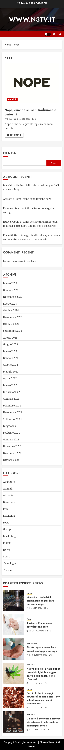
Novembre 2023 (12, 317)
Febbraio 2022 (11, 392)
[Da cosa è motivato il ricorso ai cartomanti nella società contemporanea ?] (13, 722)
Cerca (9, 153)
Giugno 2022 (10, 364)
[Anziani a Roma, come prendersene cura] (13, 624)
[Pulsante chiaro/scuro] (48, 34)
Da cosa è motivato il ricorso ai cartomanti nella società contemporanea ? (44, 722)
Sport (6, 556)
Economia (9, 515)
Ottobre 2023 (11, 324)
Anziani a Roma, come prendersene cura (27, 199)
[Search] (54, 34)
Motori (7, 543)
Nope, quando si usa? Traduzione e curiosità (30, 112)
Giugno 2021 (10, 426)
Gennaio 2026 (11, 290)
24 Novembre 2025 (38, 655)
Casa (6, 509)
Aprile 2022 (10, 378)
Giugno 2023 (10, 344)
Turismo (8, 570)
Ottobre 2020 (11, 460)
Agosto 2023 (10, 337)
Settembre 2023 (12, 330)
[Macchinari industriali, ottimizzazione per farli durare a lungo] (13, 600)
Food (6, 522)
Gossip (7, 529)
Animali (7, 488)
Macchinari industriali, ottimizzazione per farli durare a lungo (40, 600)
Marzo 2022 (10, 385)
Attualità (12, 99)
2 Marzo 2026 (36, 608)
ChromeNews (47, 742)
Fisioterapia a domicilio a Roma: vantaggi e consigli (42, 649)
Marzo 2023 (10, 351)
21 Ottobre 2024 (37, 730)
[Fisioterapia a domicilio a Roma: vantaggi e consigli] (13, 649)
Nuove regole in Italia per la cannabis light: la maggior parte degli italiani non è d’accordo (43, 674)
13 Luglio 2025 (36, 683)
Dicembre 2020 (12, 446)
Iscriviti (60, 34)
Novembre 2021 (12, 412)
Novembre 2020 (12, 453)
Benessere (9, 502)
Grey (9, 119)
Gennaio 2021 (11, 439)
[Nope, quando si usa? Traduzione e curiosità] (32, 83)
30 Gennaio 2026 (37, 631)
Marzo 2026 (10, 283)
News (6, 549)
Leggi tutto (14, 135)
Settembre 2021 (12, 419)
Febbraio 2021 (11, 432)
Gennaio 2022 (11, 398)
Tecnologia (9, 563)
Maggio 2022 (10, 371)
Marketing (9, 536)
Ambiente (9, 481)
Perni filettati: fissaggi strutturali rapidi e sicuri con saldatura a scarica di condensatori (43, 698)
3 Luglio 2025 (35, 708)
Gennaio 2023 (11, 358)
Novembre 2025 (12, 297)
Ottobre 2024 (11, 310)
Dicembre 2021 (12, 405)
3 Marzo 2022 (23, 119)
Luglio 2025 (10, 303)
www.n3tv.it (32, 19)
